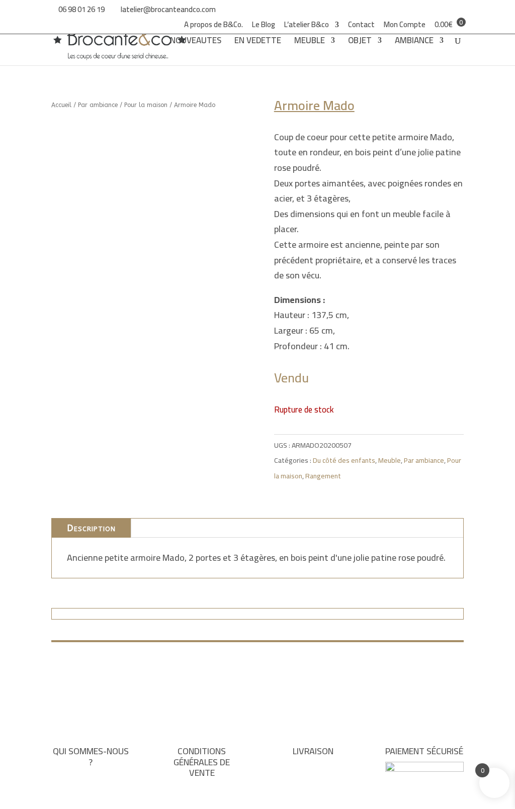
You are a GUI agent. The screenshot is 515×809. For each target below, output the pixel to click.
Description (91, 528)
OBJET (360, 42)
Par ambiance (98, 105)
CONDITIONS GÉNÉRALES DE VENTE (202, 762)
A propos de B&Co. (213, 26)
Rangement (323, 475)
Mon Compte (404, 26)
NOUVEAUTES (195, 42)
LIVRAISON (313, 751)
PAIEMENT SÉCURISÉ (424, 751)
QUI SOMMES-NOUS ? (91, 756)
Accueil (61, 105)
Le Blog (263, 26)
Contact (361, 26)
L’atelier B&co (306, 26)
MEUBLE (309, 42)
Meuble (389, 460)
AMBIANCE (414, 42)
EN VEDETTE (257, 42)
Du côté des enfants (344, 460)
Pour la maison (145, 105)
